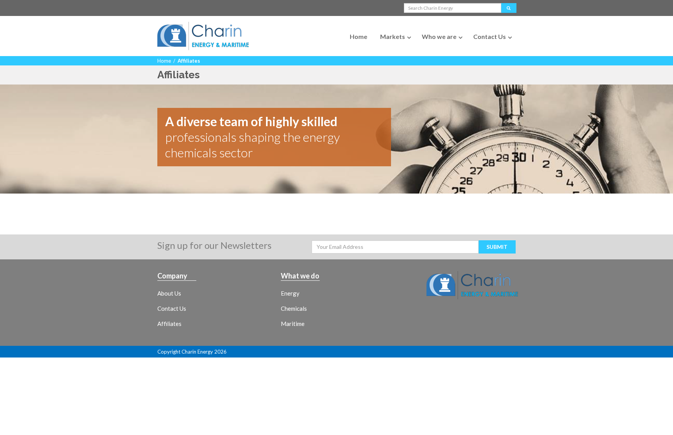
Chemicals (294, 308)
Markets (392, 36)
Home (358, 36)
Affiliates (169, 323)
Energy (290, 293)
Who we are (439, 36)
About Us (169, 293)
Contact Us (489, 36)
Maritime (293, 323)
